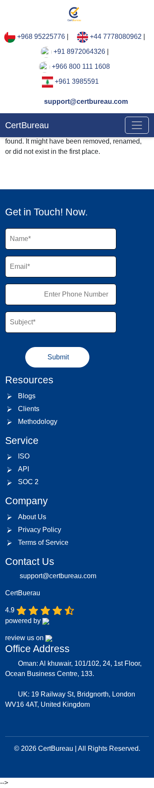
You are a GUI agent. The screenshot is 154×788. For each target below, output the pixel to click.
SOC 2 (28, 481)
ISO (24, 456)
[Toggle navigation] (137, 125)
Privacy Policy (39, 529)
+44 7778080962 (116, 36)
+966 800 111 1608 (81, 66)
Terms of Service (43, 542)
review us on (25, 637)
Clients (28, 408)
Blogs (27, 396)
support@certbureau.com (85, 101)
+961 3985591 (77, 81)
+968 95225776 (41, 36)
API (23, 469)
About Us (32, 516)
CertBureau (27, 125)
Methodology (37, 421)
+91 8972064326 (79, 51)
